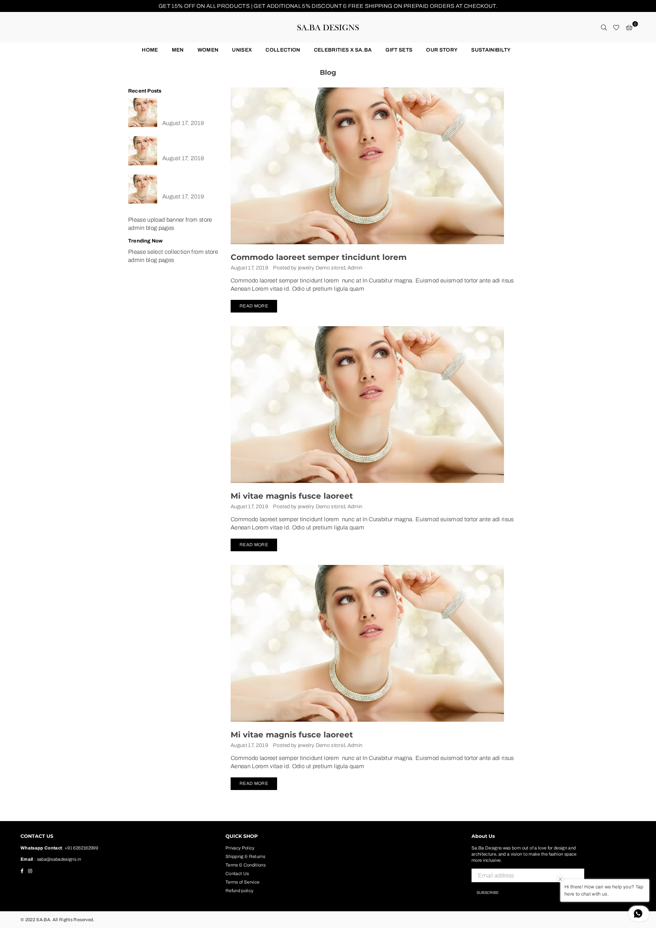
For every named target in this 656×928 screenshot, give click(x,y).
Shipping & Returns (245, 856)
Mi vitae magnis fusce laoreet (292, 496)
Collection (282, 50)
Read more (254, 306)
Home (150, 50)
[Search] (604, 27)
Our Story (441, 50)
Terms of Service (242, 882)
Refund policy (239, 890)
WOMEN (208, 50)
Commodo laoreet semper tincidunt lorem (319, 257)
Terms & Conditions (245, 865)
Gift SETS (398, 50)
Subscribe (487, 892)
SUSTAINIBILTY (490, 50)
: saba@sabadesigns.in (57, 859)
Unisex (242, 50)
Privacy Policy (240, 848)
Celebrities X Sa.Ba (343, 50)
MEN (178, 50)
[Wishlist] (616, 27)
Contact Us (237, 873)
